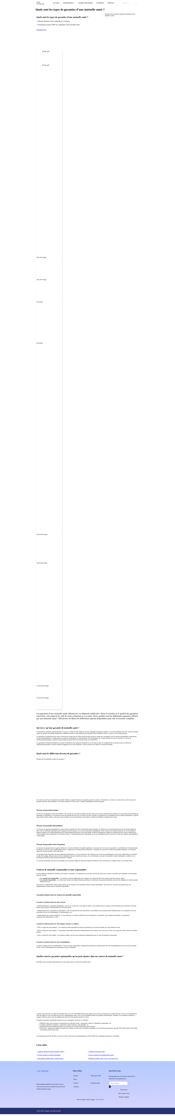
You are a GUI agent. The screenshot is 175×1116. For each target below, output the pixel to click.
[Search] (136, 3)
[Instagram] (44, 1097)
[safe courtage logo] (40, 3)
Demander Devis (41, 30)
